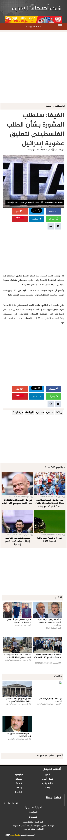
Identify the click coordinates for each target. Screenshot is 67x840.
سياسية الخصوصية (33, 822)
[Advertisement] (33, 67)
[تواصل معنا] (17, 803)
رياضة (49, 106)
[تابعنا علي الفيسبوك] (5, 803)
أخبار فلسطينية (33, 808)
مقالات (19, 788)
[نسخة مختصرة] (13, 803)
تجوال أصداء (47, 779)
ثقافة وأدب (47, 783)
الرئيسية (60, 106)
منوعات (18, 779)
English (18, 792)
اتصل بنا (33, 812)
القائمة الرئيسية (33, 26)
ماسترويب (15, 835)
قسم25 (33, 817)
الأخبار (47, 775)
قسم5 (19, 783)
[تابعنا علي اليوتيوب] (9, 803)
